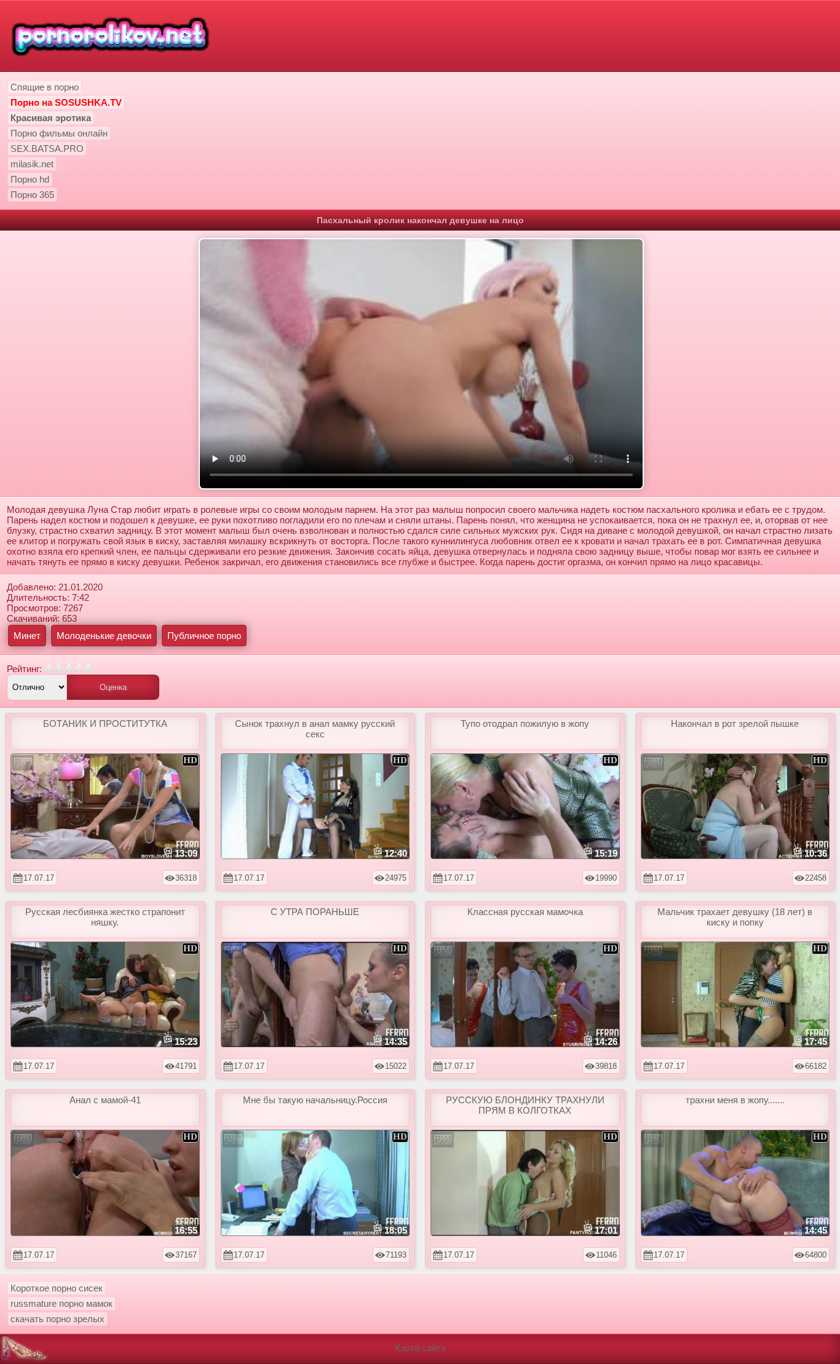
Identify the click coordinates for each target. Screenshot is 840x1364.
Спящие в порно (44, 87)
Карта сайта (420, 1347)
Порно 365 (32, 194)
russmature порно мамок (61, 1303)
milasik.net (31, 164)
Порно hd (29, 179)
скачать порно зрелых (57, 1319)
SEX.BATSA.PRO (47, 148)
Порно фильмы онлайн (59, 133)
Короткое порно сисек (56, 1288)
